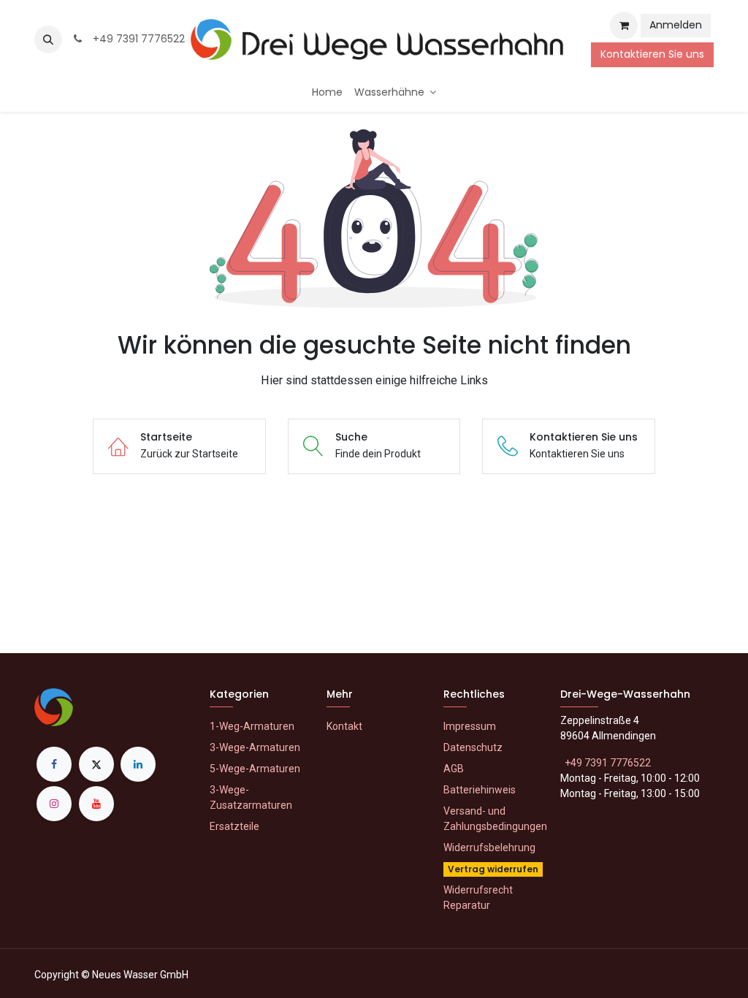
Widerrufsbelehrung (489, 847)
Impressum (469, 726)
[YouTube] (96, 803)
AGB (453, 768)
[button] (48, 39)
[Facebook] (54, 764)
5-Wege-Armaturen (255, 768)
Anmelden (675, 25)
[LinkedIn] (138, 764)
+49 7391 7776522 (136, 38)
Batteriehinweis (479, 790)
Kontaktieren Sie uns (652, 54)
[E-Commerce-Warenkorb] (624, 25)
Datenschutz (473, 747)
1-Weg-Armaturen (252, 726)
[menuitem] (327, 92)
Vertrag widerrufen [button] (493, 869)
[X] (96, 764)
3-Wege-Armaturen (255, 747)
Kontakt (344, 726)
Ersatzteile (234, 826)
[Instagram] (54, 803)
